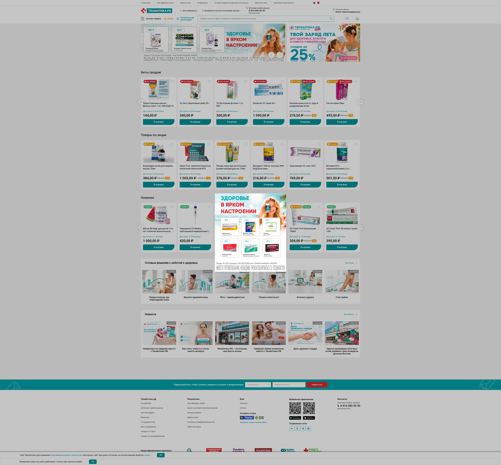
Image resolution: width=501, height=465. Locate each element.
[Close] (283, 196)
